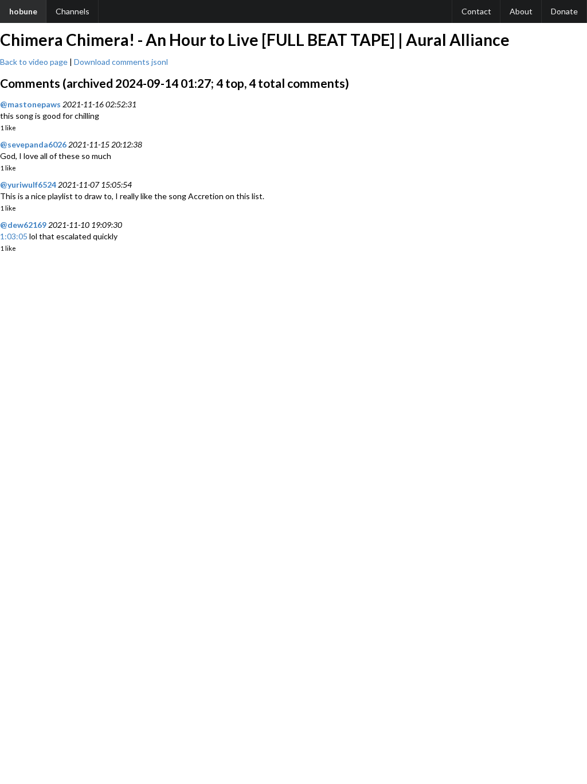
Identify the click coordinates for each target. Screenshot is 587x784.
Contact (476, 11)
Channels (72, 11)
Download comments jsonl (121, 62)
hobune (23, 11)
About (521, 11)
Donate (564, 11)
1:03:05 (14, 236)
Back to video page (34, 62)
